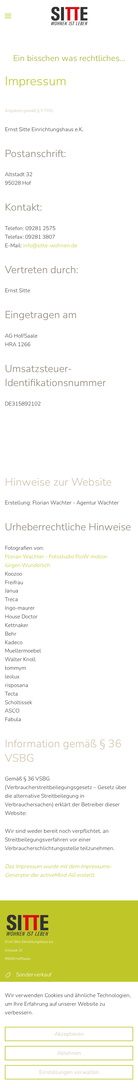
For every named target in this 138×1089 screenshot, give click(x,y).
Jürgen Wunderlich (27, 565)
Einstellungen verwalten (69, 1072)
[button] (8, 16)
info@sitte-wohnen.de (50, 245)
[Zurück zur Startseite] (69, 16)
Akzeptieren (69, 1034)
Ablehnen (69, 1053)
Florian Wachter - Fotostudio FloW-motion (57, 556)
